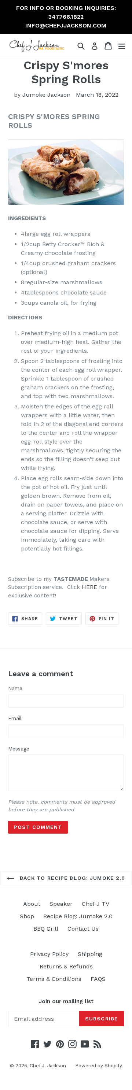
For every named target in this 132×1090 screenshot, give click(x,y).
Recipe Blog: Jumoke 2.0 (78, 916)
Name (15, 688)
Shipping (90, 953)
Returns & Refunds (66, 966)
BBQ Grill (45, 928)
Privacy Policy (49, 953)
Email (15, 718)
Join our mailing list (66, 1001)
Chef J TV (95, 903)
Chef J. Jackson (48, 1065)
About (31, 903)
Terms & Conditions (53, 978)
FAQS (98, 978)
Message (18, 749)
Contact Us (83, 928)
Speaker (61, 903)
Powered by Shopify (98, 1065)
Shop (27, 916)
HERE (89, 587)
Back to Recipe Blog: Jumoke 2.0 (71, 878)
